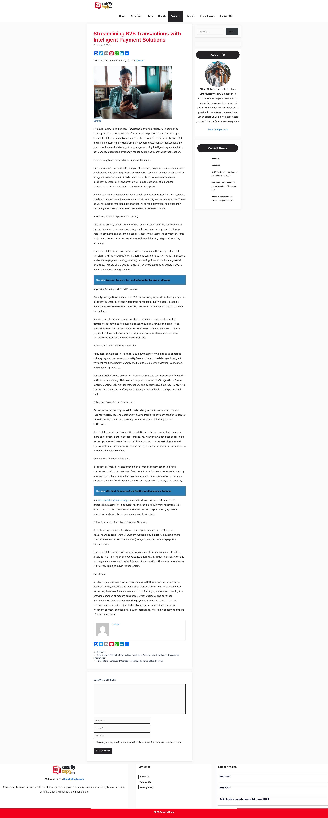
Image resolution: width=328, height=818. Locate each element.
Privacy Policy (147, 787)
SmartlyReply (167, 812)
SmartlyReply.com (129, 5)
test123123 (216, 158)
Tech (150, 16)
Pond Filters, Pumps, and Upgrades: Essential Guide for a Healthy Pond (130, 661)
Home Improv (207, 16)
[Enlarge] (227, 64)
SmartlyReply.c (216, 129)
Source (97, 120)
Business (175, 16)
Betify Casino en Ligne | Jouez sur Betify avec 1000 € (244, 799)
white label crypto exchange (113, 500)
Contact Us (226, 16)
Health (162, 16)
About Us (144, 776)
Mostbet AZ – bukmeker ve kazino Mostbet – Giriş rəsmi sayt (224, 186)
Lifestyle (190, 16)
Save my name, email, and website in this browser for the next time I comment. (139, 742)
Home (122, 16)
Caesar (140, 60)
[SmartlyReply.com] (103, 5)
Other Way (137, 16)
